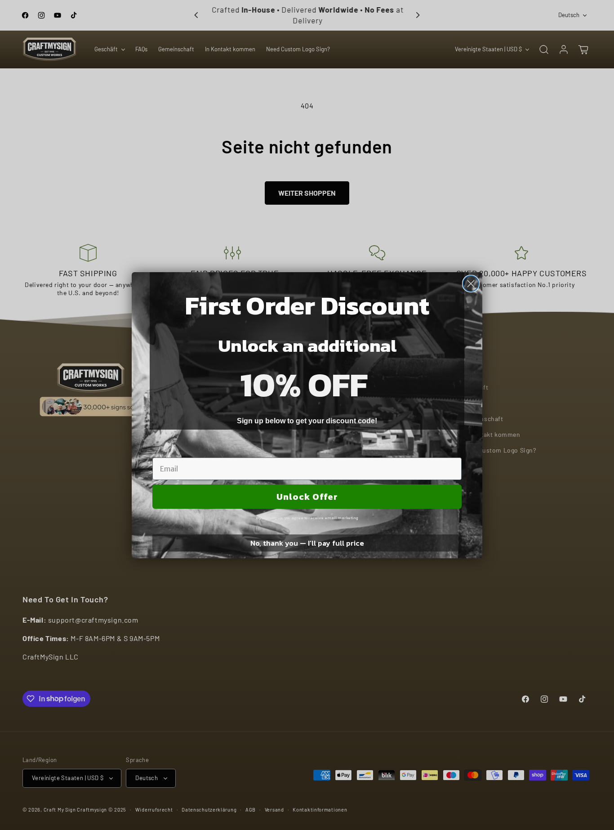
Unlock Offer (307, 496)
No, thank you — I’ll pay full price (307, 543)
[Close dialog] (471, 284)
